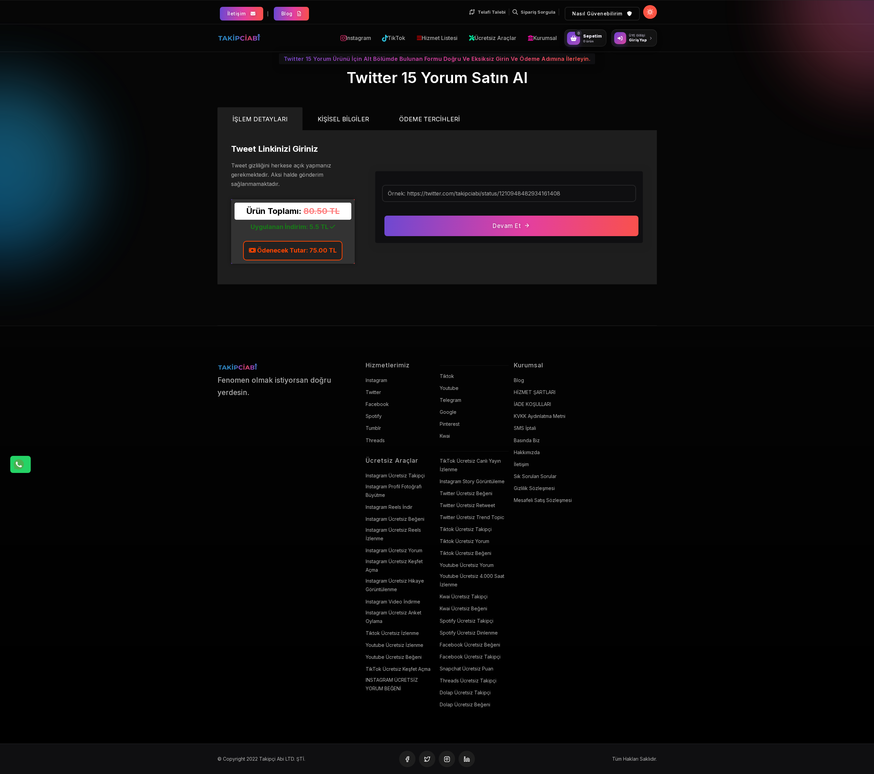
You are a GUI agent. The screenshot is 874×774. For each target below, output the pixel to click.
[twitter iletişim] (427, 759)
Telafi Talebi (492, 12)
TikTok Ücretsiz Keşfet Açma (398, 669)
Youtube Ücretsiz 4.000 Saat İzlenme (472, 580)
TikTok (396, 38)
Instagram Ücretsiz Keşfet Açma (394, 565)
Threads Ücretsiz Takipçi (468, 680)
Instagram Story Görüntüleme (472, 481)
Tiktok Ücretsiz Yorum (464, 541)
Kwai (445, 436)
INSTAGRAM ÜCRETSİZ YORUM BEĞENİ (392, 684)
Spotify (374, 416)
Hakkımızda (527, 452)
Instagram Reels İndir (389, 507)
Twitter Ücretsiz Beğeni (466, 493)
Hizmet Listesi (439, 38)
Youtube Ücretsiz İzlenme (394, 645)
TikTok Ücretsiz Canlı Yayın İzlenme (470, 465)
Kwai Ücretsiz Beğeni (463, 608)
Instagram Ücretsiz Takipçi (395, 475)
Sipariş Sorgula (538, 12)
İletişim (237, 13)
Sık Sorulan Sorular (535, 476)
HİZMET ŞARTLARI (534, 392)
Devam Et (507, 225)
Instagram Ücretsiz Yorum (394, 550)
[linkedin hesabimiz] (467, 759)
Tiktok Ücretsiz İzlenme (392, 633)
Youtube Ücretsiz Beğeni (394, 657)
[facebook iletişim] (407, 759)
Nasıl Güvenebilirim (598, 13)
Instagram (358, 38)
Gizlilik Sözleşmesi (534, 488)
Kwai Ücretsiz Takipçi (464, 596)
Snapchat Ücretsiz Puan (466, 668)
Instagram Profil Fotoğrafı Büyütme (394, 491)
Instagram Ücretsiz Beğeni (395, 519)
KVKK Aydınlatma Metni (539, 416)
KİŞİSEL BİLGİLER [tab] (343, 119)
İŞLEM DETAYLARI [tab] (259, 119)
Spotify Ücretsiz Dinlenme (469, 633)
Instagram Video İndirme (393, 602)
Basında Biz (527, 440)
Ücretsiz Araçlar (495, 38)
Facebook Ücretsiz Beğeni (470, 645)
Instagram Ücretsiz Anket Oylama (393, 617)
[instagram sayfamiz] (447, 759)
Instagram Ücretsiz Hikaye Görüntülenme (395, 585)
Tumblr (373, 428)
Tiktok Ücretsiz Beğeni (465, 553)
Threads (375, 440)
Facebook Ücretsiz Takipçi (470, 657)
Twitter (373, 392)
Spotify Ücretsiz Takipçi (466, 621)
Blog (287, 13)
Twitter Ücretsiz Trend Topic (472, 517)
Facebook (377, 404)
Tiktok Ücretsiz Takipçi (466, 529)
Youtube (449, 388)
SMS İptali (525, 428)
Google (448, 412)
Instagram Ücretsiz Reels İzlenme (393, 534)
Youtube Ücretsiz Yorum (467, 565)
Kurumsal (545, 38)
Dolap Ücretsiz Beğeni (465, 704)
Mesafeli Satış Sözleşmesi (543, 500)
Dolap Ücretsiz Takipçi (465, 692)
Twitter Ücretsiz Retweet (467, 505)
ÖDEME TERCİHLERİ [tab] (429, 119)
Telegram (450, 400)
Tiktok (447, 376)
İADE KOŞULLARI (532, 404)
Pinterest (450, 424)
